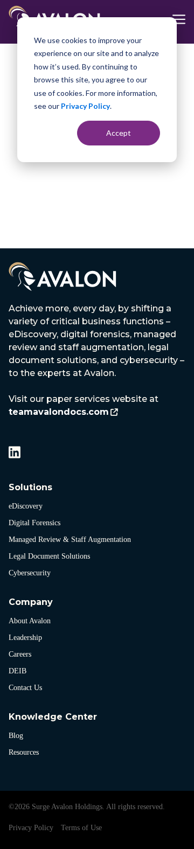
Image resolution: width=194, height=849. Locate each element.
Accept (118, 132)
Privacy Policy (85, 105)
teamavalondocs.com (59, 412)
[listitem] (97, 360)
